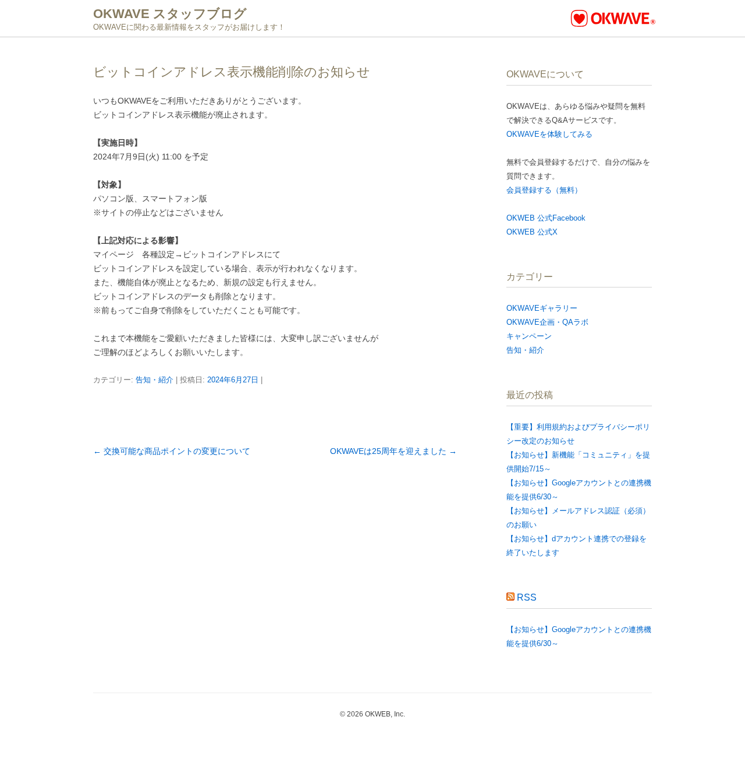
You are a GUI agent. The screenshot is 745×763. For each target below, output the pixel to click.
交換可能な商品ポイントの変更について (171, 451)
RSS (527, 597)
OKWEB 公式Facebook (546, 218)
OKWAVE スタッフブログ (170, 13)
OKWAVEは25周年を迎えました (393, 451)
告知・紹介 (154, 379)
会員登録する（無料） (544, 190)
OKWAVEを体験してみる (549, 134)
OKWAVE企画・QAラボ (547, 322)
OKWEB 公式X (532, 232)
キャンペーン (529, 336)
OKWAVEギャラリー (541, 308)
